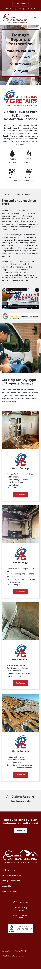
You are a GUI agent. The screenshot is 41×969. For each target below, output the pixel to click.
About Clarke (7, 886)
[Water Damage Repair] (12, 156)
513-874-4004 (20, 3)
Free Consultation (10, 891)
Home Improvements (11, 875)
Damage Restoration (11, 880)
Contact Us (20, 830)
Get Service (20, 494)
